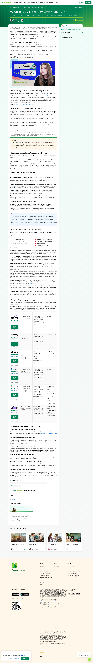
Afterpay (36, 457)
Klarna (40, 457)
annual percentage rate (45, 95)
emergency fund (18, 186)
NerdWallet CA (56, 656)
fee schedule (52, 629)
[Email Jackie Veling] (19, 509)
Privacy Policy (42, 628)
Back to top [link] (14, 499)
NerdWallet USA (45, 656)
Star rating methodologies (46, 577)
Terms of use (71, 566)
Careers (42, 569)
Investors (42, 584)
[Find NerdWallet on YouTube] (72, 593)
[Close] (91, 653)
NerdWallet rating (14, 321)
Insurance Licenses (58, 607)
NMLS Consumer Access (44, 600)
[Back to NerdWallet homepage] (11, 7)
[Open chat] (89, 659)
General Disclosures (46, 629)
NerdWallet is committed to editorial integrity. (71, 29)
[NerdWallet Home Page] (6, 2)
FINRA (63, 625)
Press (41, 580)
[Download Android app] (24, 594)
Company (42, 566)
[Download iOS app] (15, 594)
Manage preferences (14, 658)
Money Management (15, 485)
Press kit (42, 582)
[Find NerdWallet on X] (69, 593)
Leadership (42, 568)
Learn (24, 7)
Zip (53, 457)
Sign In (81, 2)
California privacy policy (74, 571)
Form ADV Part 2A (59, 627)
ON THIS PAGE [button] (66, 32)
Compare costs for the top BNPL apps (24, 104)
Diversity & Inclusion (45, 573)
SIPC (66, 625)
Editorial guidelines (44, 575)
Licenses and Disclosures (55, 600)
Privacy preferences (73, 573)
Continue (25, 658)
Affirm (31, 457)
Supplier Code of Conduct (74, 568)
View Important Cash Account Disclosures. (52, 633)
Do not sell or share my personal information (73, 576)
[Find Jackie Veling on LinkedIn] (21, 509)
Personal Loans (17, 7)
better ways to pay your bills (36, 191)
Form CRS (54, 627)
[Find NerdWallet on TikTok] (79, 593)
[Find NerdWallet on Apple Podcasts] (77, 593)
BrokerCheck (62, 629)
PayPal (44, 457)
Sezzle (48, 457)
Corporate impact (44, 571)
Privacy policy (71, 569)
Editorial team (43, 579)
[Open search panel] (75, 2)
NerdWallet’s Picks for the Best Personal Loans (21, 482)
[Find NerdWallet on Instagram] (74, 593)
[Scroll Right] (82, 542)
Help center (57, 566)
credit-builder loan (33, 283)
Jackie (21, 508)
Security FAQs (57, 568)
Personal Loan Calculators (40, 482)
